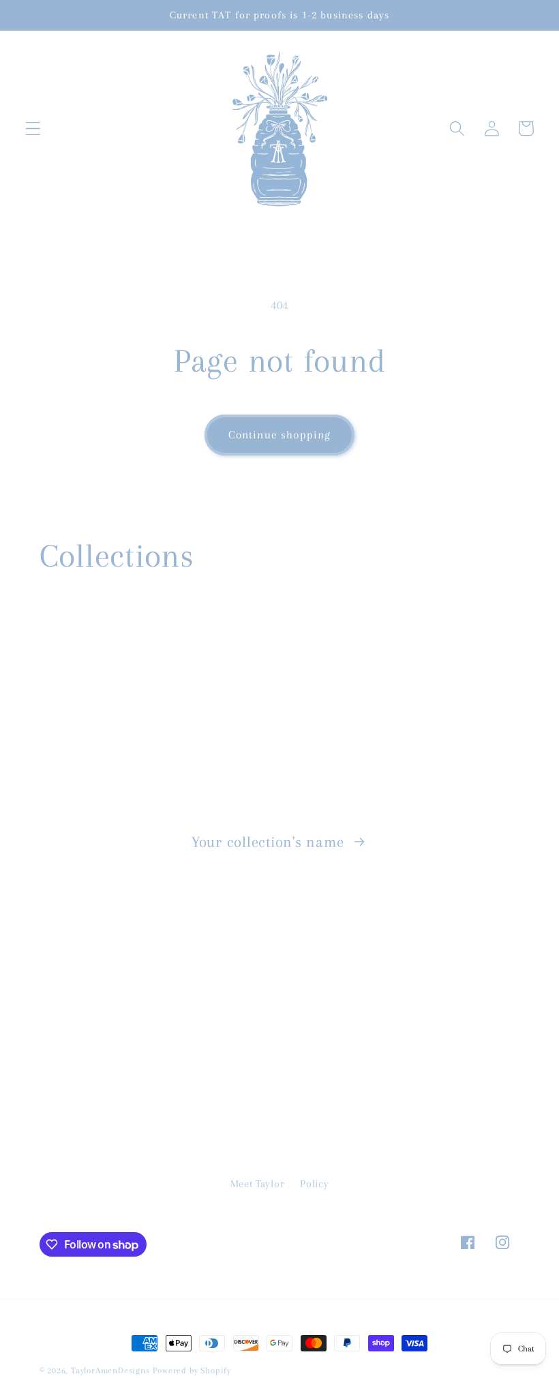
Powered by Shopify (192, 1370)
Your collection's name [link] (270, 841)
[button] (33, 128)
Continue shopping (279, 434)
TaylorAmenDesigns (110, 1370)
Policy (314, 1184)
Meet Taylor (257, 1184)
